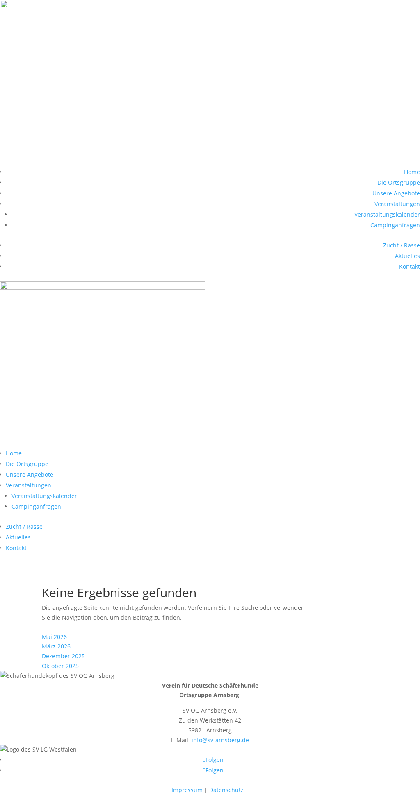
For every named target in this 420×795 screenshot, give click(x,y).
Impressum (187, 790)
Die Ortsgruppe (398, 182)
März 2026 (56, 646)
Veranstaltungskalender (387, 214)
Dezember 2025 (63, 656)
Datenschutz (226, 790)
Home (412, 172)
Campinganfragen (395, 225)
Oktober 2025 (60, 666)
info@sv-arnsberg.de (220, 740)
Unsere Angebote (396, 193)
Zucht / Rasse (401, 245)
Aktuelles (407, 256)
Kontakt (409, 266)
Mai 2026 (54, 637)
